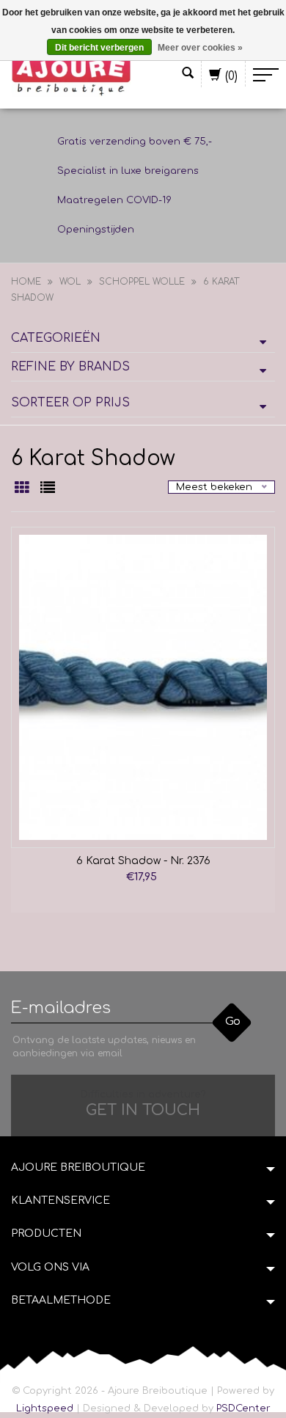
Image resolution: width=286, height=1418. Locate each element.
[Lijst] (48, 489)
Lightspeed (44, 1408)
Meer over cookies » (200, 48)
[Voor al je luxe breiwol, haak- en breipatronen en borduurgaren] (71, 74)
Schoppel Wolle (142, 282)
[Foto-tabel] (24, 489)
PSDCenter (243, 1408)
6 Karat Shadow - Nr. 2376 (143, 860)
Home (26, 282)
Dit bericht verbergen (99, 48)
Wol (70, 282)
